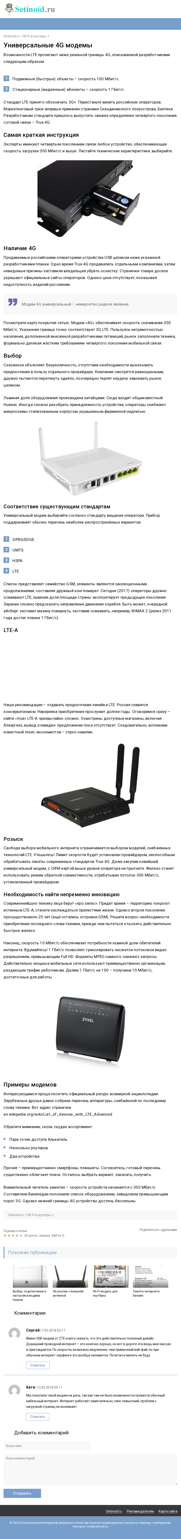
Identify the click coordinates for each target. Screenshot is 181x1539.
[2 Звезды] (10, 1235)
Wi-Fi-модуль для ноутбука (105, 1293)
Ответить (37, 1365)
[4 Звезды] (18, 1235)
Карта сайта (168, 1511)
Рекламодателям (140, 1511)
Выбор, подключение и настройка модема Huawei (29, 1296)
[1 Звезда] (6, 1235)
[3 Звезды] (14, 1235)
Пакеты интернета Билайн (146, 1293)
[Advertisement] (90, 668)
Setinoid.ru (114, 1511)
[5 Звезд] (22, 1235)
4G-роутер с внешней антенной (68, 1293)
